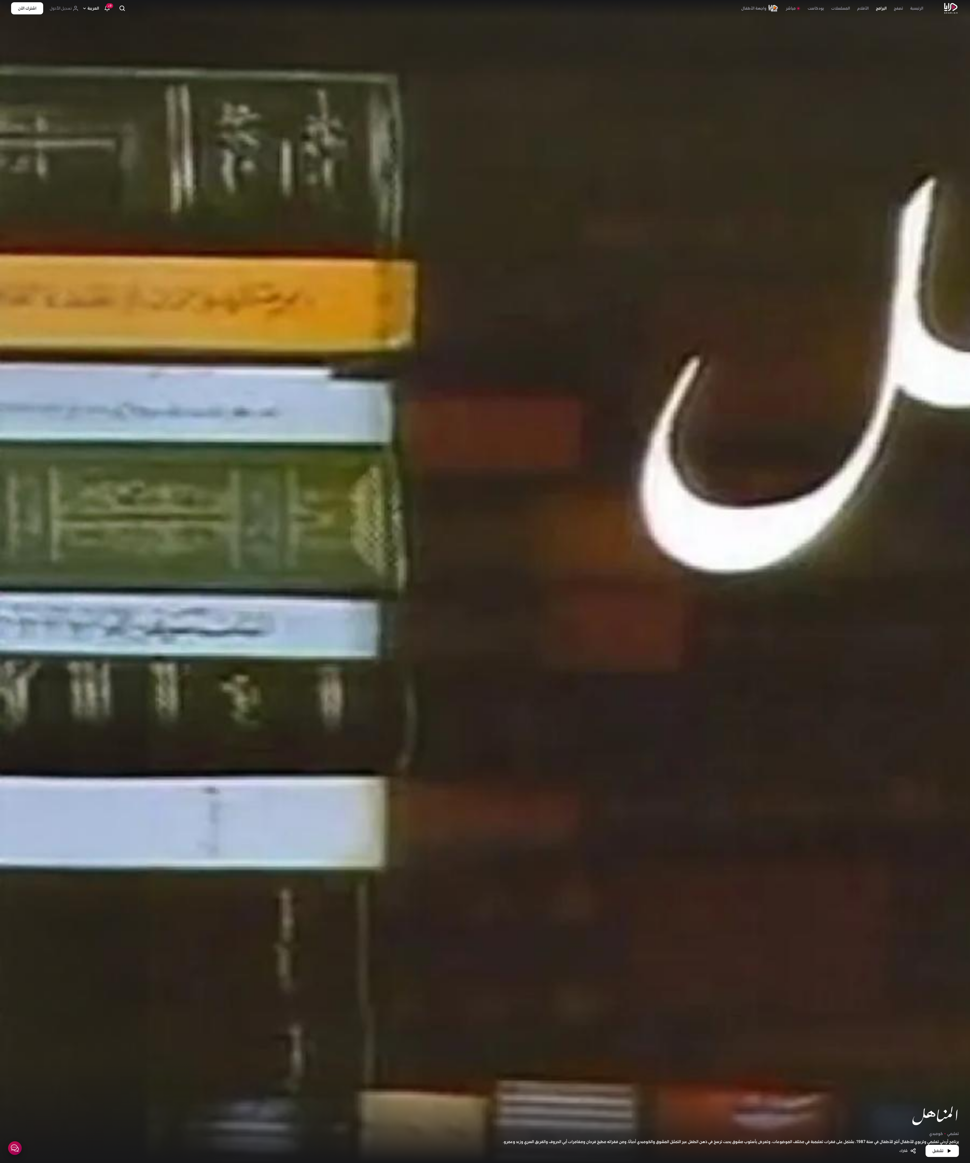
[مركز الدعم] (15, 1148)
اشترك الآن (27, 8)
